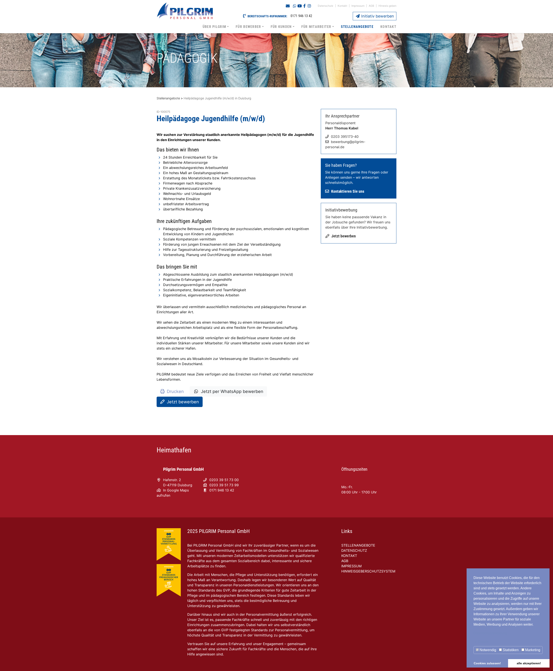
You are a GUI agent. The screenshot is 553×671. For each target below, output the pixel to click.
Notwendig (487, 650)
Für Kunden (281, 27)
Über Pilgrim (214, 27)
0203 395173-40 (345, 136)
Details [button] (483, 642)
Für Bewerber (248, 27)
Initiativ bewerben (377, 16)
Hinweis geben (387, 5)
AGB (371, 5)
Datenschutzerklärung (490, 633)
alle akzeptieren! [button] (529, 663)
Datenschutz (325, 5)
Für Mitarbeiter (316, 27)
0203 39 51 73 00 (224, 480)
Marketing (532, 650)
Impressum (357, 5)
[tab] (508, 641)
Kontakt (342, 5)
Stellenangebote (357, 27)
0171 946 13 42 (221, 490)
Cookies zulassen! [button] (487, 663)
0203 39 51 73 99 (224, 485)
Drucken (175, 391)
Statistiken (510, 650)
